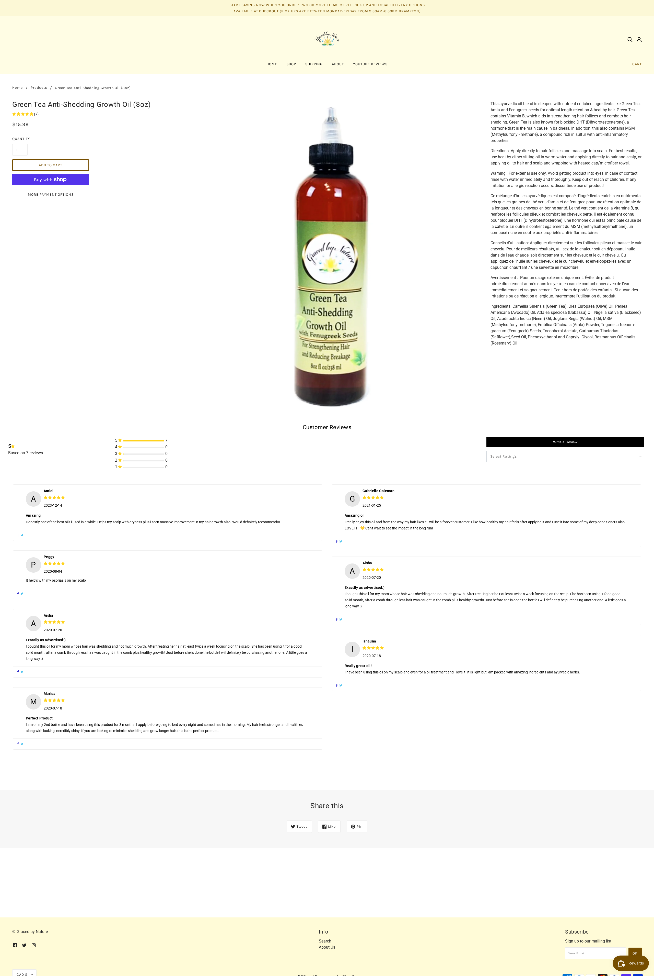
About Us (327, 947)
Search (325, 941)
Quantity (20, 139)
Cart (637, 64)
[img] (630, 39)
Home (17, 88)
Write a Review (565, 442)
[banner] (327, 39)
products (39, 88)
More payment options (51, 194)
